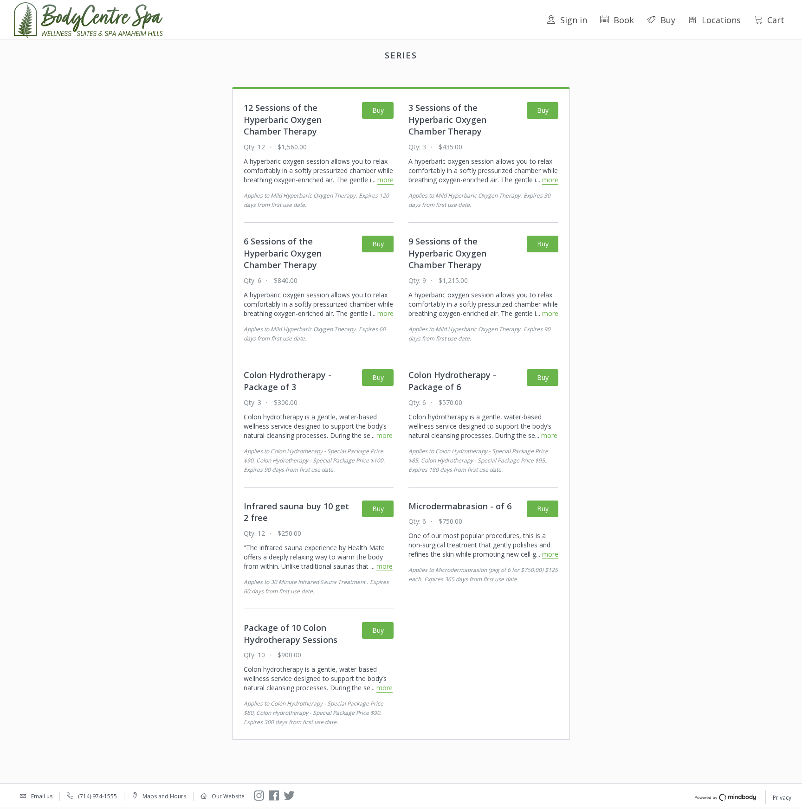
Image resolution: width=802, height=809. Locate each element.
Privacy (782, 798)
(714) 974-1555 (97, 796)
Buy (667, 20)
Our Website (228, 796)
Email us (41, 796)
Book (624, 20)
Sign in (573, 20)
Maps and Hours (164, 796)
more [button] (385, 179)
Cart (775, 20)
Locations (721, 20)
